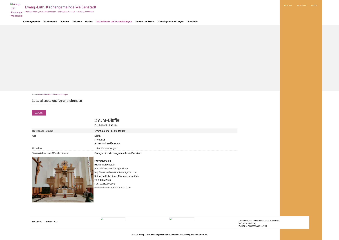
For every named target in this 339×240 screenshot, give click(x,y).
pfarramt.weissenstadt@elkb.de (111, 168)
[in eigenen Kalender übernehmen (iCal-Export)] (96, 112)
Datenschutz (51, 221)
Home (34, 94)
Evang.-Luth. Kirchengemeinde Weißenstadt (60, 7)
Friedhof (65, 21)
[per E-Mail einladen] (99, 112)
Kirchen (89, 21)
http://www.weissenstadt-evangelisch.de (115, 172)
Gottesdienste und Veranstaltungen (114, 21)
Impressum (37, 221)
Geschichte (192, 21)
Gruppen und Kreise (144, 21)
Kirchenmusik (50, 21)
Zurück (39, 112)
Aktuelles (301, 6)
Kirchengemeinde (31, 21)
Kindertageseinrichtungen (171, 21)
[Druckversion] (104, 112)
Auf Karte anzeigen (106, 148)
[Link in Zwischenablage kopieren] (102, 112)
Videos (314, 6)
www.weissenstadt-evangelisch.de (112, 187)
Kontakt (288, 6)
